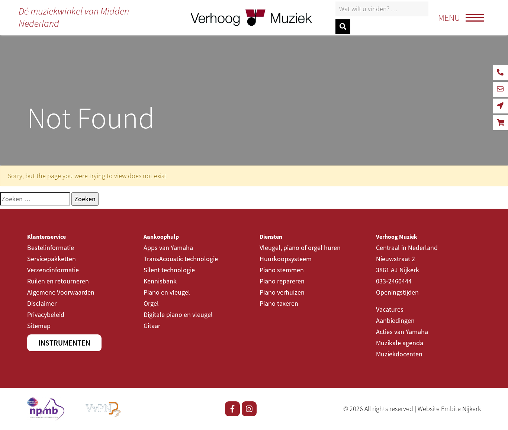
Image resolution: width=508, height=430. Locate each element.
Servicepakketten (51, 258)
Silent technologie (169, 270)
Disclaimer (42, 303)
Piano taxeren (279, 303)
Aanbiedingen (395, 320)
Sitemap (39, 325)
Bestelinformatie (50, 247)
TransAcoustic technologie (181, 258)
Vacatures (389, 309)
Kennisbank (160, 281)
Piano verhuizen (282, 292)
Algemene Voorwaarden (60, 292)
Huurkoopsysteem (286, 258)
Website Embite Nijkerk (449, 408)
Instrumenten (64, 342)
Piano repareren (282, 281)
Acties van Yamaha (402, 331)
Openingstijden (397, 292)
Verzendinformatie (53, 270)
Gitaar (152, 325)
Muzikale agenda (399, 342)
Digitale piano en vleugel (178, 314)
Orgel (151, 303)
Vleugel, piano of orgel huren (300, 247)
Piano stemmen (282, 270)
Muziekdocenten (399, 354)
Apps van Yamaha (168, 247)
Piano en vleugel (167, 292)
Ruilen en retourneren (58, 281)
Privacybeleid (45, 314)
